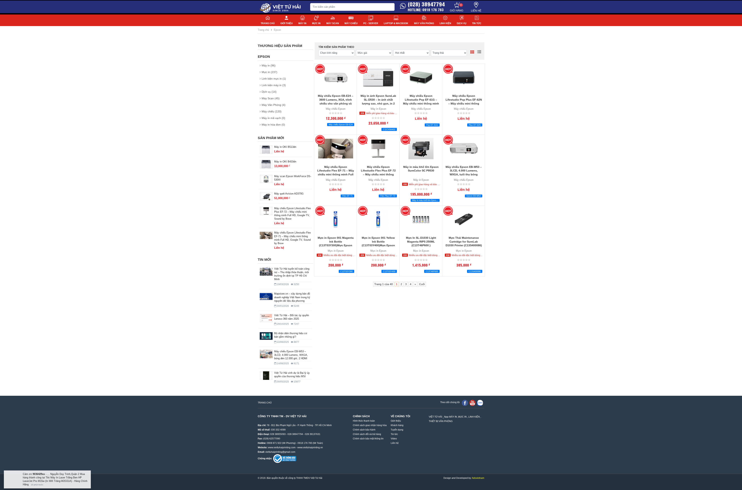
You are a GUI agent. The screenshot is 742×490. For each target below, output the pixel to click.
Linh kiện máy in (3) (274, 85)
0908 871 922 (274, 443)
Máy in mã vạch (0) (273, 118)
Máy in (302, 23)
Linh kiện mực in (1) (274, 78)
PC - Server (370, 23)
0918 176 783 (305, 443)
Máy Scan (332, 23)
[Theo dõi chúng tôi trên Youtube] (472, 402)
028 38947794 (295, 434)
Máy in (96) (269, 65)
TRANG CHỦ (265, 402)
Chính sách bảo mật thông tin (368, 438)
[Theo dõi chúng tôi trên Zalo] (480, 402)
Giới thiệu (286, 23)
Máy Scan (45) (271, 98)
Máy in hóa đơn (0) (273, 124)
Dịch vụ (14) (269, 91)
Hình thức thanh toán (364, 421)
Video (394, 438)
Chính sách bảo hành (364, 429)
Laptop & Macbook (396, 23)
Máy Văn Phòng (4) (273, 104)
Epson (277, 29)
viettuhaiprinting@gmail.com (280, 452)
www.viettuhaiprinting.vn (310, 447)
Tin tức (476, 23)
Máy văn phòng (424, 23)
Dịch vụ (461, 23)
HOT (320, 69)
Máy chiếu (351, 23)
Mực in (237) (269, 72)
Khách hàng (397, 425)
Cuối (422, 284)
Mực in (316, 23)
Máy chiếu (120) (272, 111)
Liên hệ (476, 10)
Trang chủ (268, 23)
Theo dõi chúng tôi (450, 402)
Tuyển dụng (397, 429)
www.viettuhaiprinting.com (281, 447)
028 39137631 (312, 434)
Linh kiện (445, 23)
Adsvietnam (478, 478)
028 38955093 (278, 434)
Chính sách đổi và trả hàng (367, 434)
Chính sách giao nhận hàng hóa (370, 425)
